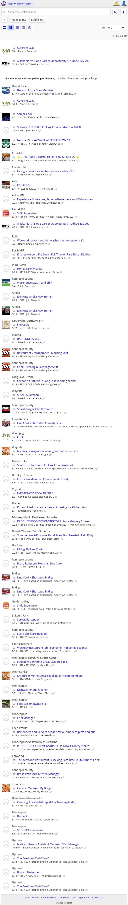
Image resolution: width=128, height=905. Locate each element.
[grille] (17, 27)
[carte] (30, 27)
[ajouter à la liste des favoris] (14, 48)
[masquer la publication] (36, 51)
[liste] (4, 27)
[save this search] (123, 12)
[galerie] (23, 27)
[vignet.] (11, 27)
